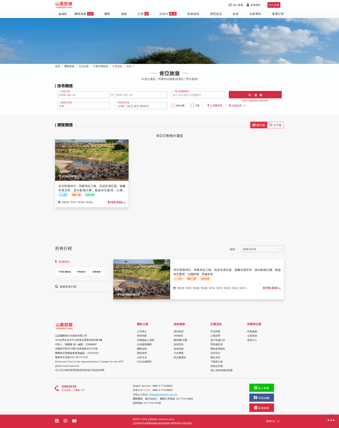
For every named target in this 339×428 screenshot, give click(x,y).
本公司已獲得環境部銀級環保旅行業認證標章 (80, 370)
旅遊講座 (193, 14)
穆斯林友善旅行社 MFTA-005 (71, 357)
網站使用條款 (217, 348)
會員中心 (252, 340)
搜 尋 (256, 95)
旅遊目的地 (123, 102)
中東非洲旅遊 (64, 272)
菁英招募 (142, 335)
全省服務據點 (144, 344)
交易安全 (215, 353)
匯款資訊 (215, 357)
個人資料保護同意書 (221, 370)
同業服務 (252, 331)
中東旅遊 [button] (81, 272)
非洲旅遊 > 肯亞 (122, 66)
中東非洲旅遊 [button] (100, 66)
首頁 (57, 66)
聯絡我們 (142, 353)
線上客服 (263, 388)
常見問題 (215, 331)
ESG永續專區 (144, 361)
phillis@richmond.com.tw (163, 394)
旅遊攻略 (179, 348)
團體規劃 (142, 348)
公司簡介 (142, 331)
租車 (236, 14)
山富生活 (142, 357)
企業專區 (255, 14)
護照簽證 (216, 14)
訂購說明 (215, 335)
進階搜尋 (237, 105)
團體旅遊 (84, 14)
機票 (107, 14)
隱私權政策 (216, 344)
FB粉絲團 (263, 398)
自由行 (167, 14)
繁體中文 (271, 421)
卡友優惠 (179, 353)
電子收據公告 (217, 340)
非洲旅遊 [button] (96, 272)
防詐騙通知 (180, 357)
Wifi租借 (178, 335)
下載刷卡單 (216, 361)
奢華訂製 (278, 14)
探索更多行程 (68, 286)
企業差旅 (252, 335)
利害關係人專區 (145, 340)
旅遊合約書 (216, 366)
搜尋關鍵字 (183, 91)
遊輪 (124, 14)
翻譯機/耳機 (180, 340)
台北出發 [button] (84, 66)
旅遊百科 (179, 344)
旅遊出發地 (66, 102)
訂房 (143, 14)
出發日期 (65, 91)
